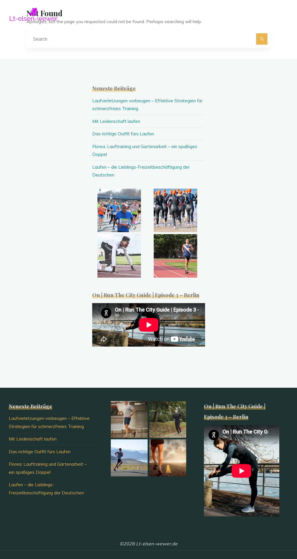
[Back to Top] (274, 536)
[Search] (262, 39)
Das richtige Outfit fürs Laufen (123, 133)
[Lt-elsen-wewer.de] (33, 14)
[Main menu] (283, 14)
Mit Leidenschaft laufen (116, 121)
